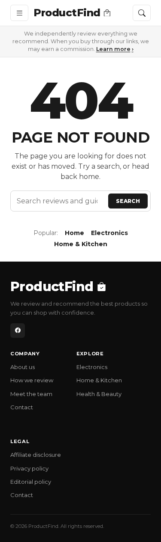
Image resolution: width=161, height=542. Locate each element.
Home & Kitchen (80, 244)
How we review (31, 380)
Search (128, 201)
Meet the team (31, 393)
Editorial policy (30, 481)
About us (22, 366)
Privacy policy (29, 468)
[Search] (142, 13)
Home (74, 233)
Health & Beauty (99, 393)
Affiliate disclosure (35, 454)
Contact (21, 407)
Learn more (115, 49)
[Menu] (19, 13)
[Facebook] (17, 330)
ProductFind (66, 13)
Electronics (109, 233)
